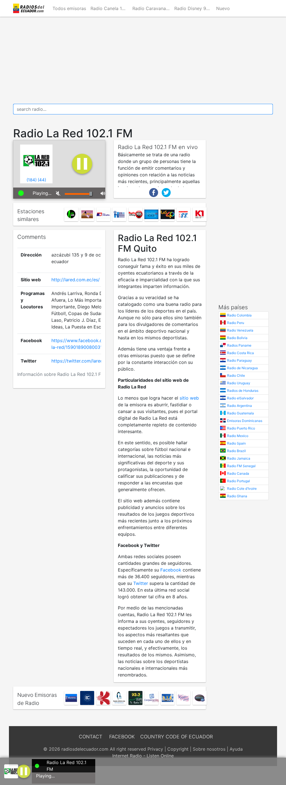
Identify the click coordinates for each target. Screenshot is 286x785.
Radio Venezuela (240, 330)
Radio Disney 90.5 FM (194, 8)
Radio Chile (236, 375)
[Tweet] (166, 192)
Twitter (140, 583)
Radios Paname (239, 345)
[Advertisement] (143, 60)
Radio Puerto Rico (241, 428)
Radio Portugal (238, 481)
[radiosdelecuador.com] (29, 8)
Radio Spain (236, 443)
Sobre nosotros (209, 749)
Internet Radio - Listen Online (143, 755)
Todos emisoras (69, 8)
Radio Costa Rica (240, 353)
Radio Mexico (237, 436)
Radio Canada (238, 473)
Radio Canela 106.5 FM (110, 8)
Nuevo (223, 8)
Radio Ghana (237, 496)
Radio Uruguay (238, 383)
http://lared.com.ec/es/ (75, 279)
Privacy (155, 749)
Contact (90, 737)
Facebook (170, 570)
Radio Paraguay (239, 360)
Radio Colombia (239, 315)
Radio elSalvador (240, 398)
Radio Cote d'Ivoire (242, 488)
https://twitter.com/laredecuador (85, 361)
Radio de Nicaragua (242, 368)
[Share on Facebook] (153, 192)
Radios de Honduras (242, 390)
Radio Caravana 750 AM (152, 8)
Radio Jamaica (238, 458)
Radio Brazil (236, 451)
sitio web (189, 398)
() (32, 180)
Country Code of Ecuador (176, 737)
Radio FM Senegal (241, 466)
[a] (23, 771)
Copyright (178, 749)
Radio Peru (235, 323)
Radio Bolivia (237, 338)
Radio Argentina (239, 406)
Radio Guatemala (240, 413)
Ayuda (236, 749)
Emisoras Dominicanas (244, 421)
